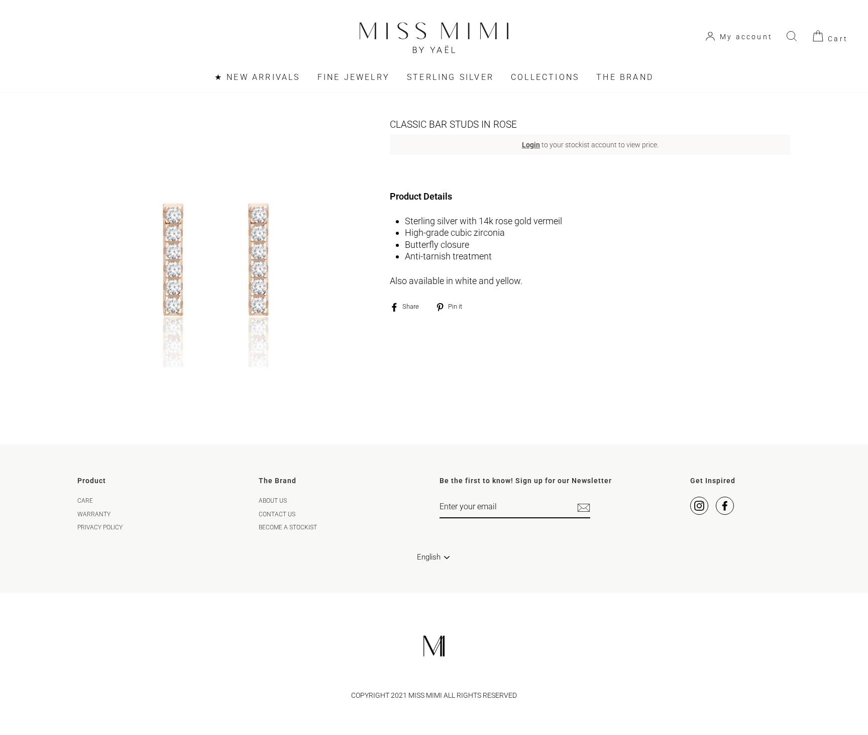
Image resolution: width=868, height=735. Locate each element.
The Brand (625, 77)
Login (531, 145)
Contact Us (277, 514)
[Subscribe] (583, 508)
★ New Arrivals (257, 77)
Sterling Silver (450, 77)
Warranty (94, 514)
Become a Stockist (288, 527)
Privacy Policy (100, 527)
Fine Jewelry (353, 77)
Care (85, 500)
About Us (273, 500)
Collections (545, 77)
